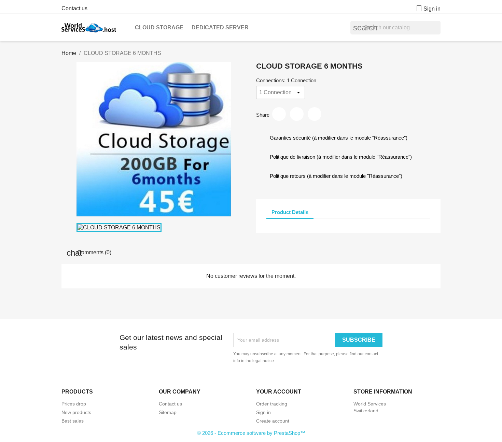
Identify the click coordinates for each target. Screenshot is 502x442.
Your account (278, 392)
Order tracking (271, 404)
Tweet (297, 114)
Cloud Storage (159, 27)
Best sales (72, 421)
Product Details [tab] (289, 212)
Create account (272, 421)
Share (279, 114)
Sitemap (168, 412)
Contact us (74, 8)
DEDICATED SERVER (220, 27)
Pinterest (314, 114)
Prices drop (73, 404)
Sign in (263, 412)
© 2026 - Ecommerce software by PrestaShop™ (251, 433)
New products (76, 412)
